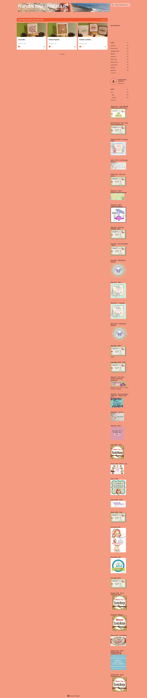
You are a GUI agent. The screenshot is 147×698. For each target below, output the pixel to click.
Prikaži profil (121, 83)
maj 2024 (113, 45)
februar (114, 97)
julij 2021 (113, 54)
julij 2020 (113, 67)
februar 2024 (114, 48)
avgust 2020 (114, 65)
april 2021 (113, 56)
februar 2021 (114, 62)
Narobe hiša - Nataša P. (42, 6)
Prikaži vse (103, 19)
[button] (44, 47)
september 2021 (115, 51)
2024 (112, 92)
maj (113, 95)
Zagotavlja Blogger (74, 696)
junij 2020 (113, 70)
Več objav (62, 54)
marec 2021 (114, 59)
